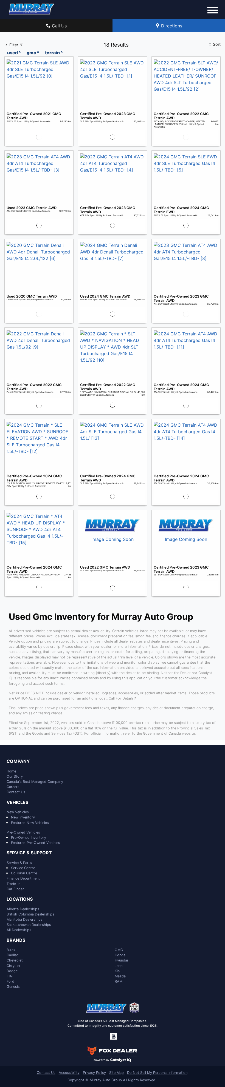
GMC (119, 950)
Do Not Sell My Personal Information (157, 1073)
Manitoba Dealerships (25, 919)
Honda (120, 955)
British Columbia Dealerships (30, 914)
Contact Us (16, 792)
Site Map (116, 1073)
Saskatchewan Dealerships (29, 925)
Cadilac (13, 955)
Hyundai (121, 960)
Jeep (119, 966)
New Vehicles (18, 812)
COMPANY (18, 761)
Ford (10, 981)
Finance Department (23, 878)
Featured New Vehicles (30, 823)
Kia (117, 971)
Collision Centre (24, 873)
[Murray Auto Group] (32, 8)
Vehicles (17, 802)
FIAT (10, 976)
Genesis (13, 987)
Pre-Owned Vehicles (23, 832)
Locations (20, 899)
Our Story (15, 776)
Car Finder (15, 889)
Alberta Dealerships (23, 909)
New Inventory (23, 817)
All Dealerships (19, 930)
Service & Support (29, 853)
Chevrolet (15, 960)
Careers (13, 787)
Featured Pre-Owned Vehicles (35, 843)
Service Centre (23, 868)
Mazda (120, 976)
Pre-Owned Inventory (28, 837)
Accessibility (69, 1073)
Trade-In (13, 884)
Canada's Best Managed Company (35, 782)
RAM (118, 981)
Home (11, 771)
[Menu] (212, 11)
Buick (11, 950)
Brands (16, 940)
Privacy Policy (94, 1073)
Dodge (12, 971)
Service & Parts (19, 863)
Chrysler (14, 966)
